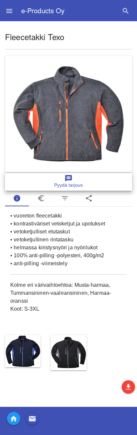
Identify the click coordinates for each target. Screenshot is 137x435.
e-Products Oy (43, 10)
